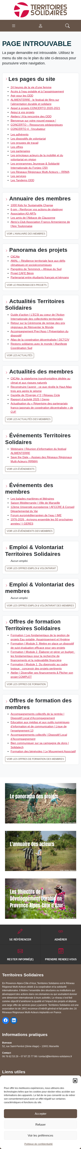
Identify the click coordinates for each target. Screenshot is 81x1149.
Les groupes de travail (24, 142)
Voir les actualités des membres (29, 419)
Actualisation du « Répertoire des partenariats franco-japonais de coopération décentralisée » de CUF (42, 407)
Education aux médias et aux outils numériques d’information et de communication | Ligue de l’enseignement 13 (40, 726)
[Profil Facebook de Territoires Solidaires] (5, 1020)
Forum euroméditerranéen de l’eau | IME (36, 515)
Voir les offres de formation (26, 684)
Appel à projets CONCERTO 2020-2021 (35, 108)
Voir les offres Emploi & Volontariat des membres (40, 605)
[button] (75, 1080)
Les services (18, 176)
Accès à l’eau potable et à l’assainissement (37, 91)
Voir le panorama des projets (27, 285)
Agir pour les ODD (22, 95)
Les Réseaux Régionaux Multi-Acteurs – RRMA (40, 171)
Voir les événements (20, 469)
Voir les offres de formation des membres (35, 759)
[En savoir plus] (40, 803)
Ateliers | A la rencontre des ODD (31, 116)
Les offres (17, 146)
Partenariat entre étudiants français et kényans (40, 277)
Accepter (40, 1113)
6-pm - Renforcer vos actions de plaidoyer (37, 209)
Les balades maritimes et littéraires (32, 498)
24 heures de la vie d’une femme (31, 87)
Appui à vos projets (22, 112)
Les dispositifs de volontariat (28, 138)
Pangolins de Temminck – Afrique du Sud (36, 269)
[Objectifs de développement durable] (40, 898)
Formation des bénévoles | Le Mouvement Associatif (43, 751)
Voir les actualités (19, 355)
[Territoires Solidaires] (40, 9)
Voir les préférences (40, 1135)
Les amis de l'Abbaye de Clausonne (33, 217)
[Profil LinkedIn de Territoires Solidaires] (13, 1020)
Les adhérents (20, 134)
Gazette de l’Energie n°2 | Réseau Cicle (35, 395)
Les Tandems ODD (22, 180)
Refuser (40, 1124)
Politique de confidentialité (38, 1144)
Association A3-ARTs (23, 213)
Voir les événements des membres (29, 531)
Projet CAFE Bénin (22, 273)
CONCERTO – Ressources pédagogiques (37, 124)
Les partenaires (20, 151)
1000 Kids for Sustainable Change (32, 205)
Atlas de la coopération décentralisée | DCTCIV (40, 339)
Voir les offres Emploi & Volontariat (31, 568)
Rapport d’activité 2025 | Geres (30, 399)
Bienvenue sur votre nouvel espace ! (33, 120)
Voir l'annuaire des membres (26, 233)
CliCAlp (15, 256)
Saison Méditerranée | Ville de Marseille (35, 502)
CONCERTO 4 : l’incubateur (28, 128)
